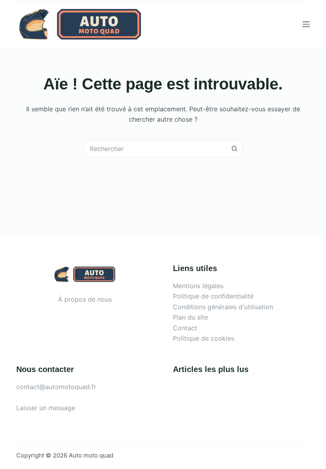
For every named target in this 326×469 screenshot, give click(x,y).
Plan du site (190, 317)
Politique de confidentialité (213, 296)
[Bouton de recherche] (235, 149)
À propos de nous (85, 299)
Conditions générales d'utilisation (223, 307)
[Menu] (306, 24)
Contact (185, 328)
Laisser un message (45, 408)
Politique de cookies (203, 338)
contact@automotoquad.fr (56, 387)
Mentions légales (198, 286)
